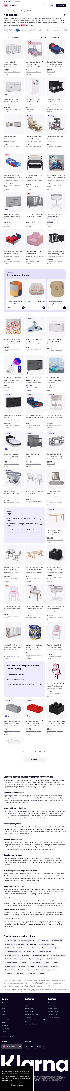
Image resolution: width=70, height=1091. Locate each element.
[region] (17, 1078)
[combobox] (55, 37)
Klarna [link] (5, 11)
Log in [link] (26, 1006)
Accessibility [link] (5, 1028)
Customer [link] (29, 999)
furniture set (38, 858)
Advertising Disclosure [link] (31, 1024)
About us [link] (4, 1003)
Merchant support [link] (53, 1003)
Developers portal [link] (53, 1011)
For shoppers (7, 1)
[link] (27, 1046)
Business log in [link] (52, 1006)
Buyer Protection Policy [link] (31, 1014)
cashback (7, 894)
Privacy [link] (3, 1017)
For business (16, 1)
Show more (63, 22)
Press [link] (3, 1011)
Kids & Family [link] (21, 11)
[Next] (64, 30)
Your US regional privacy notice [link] (32, 1020)
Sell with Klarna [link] (52, 1008)
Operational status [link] (53, 1014)
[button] (51, 5)
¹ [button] (12, 72)
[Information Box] (18, 37)
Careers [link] (3, 1006)
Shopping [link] (12, 11)
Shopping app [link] (29, 1008)
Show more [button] (35, 759)
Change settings (17, 1085)
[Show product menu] (64, 15)
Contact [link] (3, 1034)
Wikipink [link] (3, 1031)
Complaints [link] (28, 1017)
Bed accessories (42, 796)
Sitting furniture (46, 811)
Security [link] (3, 1014)
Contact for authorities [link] (8, 1037)
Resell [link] (3, 1022)
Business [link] (52, 999)
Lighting (45, 842)
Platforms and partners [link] (54, 1017)
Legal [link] (3, 1008)
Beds (34, 829)
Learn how (29, 25)
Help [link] (26, 1003)
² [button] (51, 72)
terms (13, 989)
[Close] (31, 1069)
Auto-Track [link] (4, 1025)
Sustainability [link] (5, 1020)
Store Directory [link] (29, 1011)
